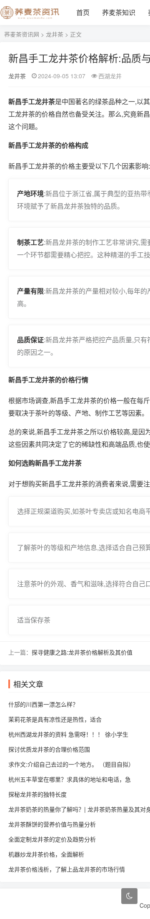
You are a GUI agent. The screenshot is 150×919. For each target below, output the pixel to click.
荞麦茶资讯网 (21, 34)
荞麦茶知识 (118, 12)
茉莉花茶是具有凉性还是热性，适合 (55, 719)
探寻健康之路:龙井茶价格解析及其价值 (82, 652)
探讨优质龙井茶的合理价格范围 (49, 749)
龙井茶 (54, 34)
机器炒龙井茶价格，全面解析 (46, 854)
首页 (83, 12)
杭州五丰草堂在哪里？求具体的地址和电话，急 (69, 779)
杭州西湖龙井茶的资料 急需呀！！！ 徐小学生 (68, 734)
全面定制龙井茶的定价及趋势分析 (52, 839)
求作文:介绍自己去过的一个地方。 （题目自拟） (71, 764)
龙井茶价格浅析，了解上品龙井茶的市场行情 (66, 869)
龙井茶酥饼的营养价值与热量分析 (52, 824)
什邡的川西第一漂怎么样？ (43, 704)
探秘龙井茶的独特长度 (37, 794)
